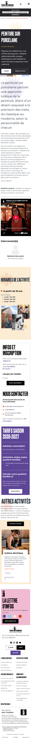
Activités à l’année (21, 662)
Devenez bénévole (6, 670)
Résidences (4, 688)
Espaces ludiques (21, 665)
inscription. (11, 366)
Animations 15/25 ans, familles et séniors (22, 682)
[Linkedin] (17, 643)
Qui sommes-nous (6, 662)
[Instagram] (14, 643)
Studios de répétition (7, 691)
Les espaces (4, 665)
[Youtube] (20, 643)
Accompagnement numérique (21, 699)
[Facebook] (11, 643)
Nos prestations (5, 667)
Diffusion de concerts (7, 678)
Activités (9, 18)
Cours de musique (6, 685)
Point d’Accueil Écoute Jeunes (22, 694)
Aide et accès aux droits (23, 688)
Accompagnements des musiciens (8, 682)
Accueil (3, 18)
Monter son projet (21, 686)
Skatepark (19, 667)
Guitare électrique (13, 553)
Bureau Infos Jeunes (22, 691)
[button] (20, 4)
